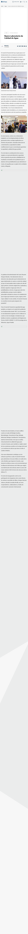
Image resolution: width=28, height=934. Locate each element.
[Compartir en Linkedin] (21, 46)
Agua (6, 6)
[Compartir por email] (24, 46)
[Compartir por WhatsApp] (22, 46)
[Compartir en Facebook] (19, 46)
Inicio (2, 6)
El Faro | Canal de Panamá (4, 1)
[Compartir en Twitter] (17, 46)
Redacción (6, 45)
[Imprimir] (26, 46)
